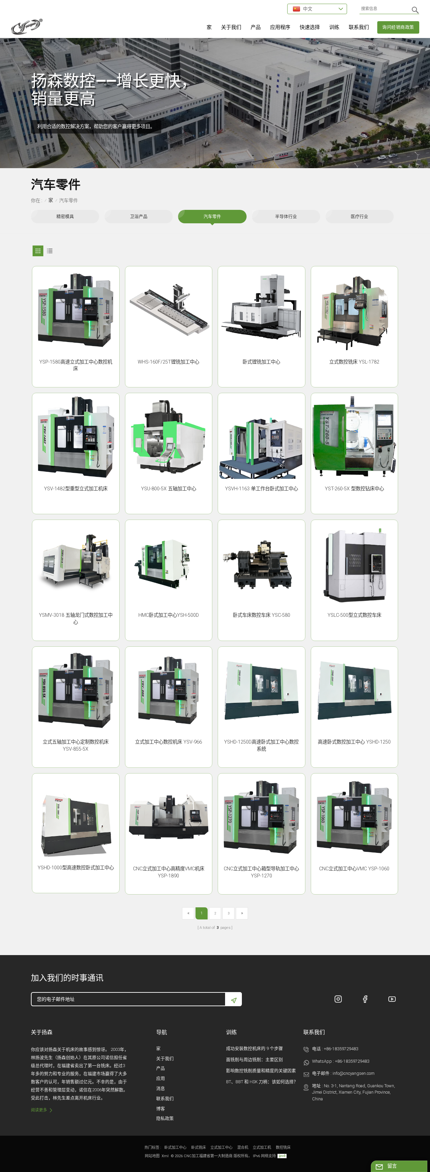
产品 (256, 27)
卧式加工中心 (175, 1147)
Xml (165, 1156)
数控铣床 (283, 1147)
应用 (160, 1078)
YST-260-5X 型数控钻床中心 (354, 489)
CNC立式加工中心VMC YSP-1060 (354, 869)
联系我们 (359, 27)
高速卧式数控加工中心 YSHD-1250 (354, 742)
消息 (160, 1088)
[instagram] (338, 999)
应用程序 (280, 27)
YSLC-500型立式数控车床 (354, 615)
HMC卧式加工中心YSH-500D (168, 615)
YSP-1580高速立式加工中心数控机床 (75, 365)
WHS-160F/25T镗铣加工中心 (168, 362)
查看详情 (75, 379)
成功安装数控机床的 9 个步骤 (254, 1048)
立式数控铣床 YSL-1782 (354, 362)
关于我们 (231, 27)
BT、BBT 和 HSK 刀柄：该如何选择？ (262, 1081)
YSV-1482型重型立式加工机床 (76, 489)
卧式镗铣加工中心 (261, 362)
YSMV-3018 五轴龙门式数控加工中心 (76, 618)
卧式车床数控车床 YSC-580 (261, 615)
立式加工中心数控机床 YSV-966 (168, 742)
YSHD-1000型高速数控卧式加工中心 (76, 868)
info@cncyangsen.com (354, 1073)
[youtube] (392, 999)
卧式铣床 (198, 1147)
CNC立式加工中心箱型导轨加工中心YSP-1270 (261, 872)
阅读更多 (39, 1110)
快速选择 (310, 27)
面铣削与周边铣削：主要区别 (254, 1059)
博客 (160, 1108)
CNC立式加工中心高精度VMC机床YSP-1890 (168, 872)
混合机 (242, 1147)
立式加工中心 (221, 1147)
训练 (334, 27)
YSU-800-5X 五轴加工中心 (168, 489)
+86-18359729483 (341, 1048)
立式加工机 (262, 1147)
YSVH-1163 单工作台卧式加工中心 (261, 489)
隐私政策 (165, 1118)
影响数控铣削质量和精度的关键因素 (261, 1070)
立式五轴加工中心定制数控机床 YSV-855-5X (76, 745)
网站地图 (152, 1156)
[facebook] (365, 999)
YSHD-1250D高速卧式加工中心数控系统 (261, 745)
